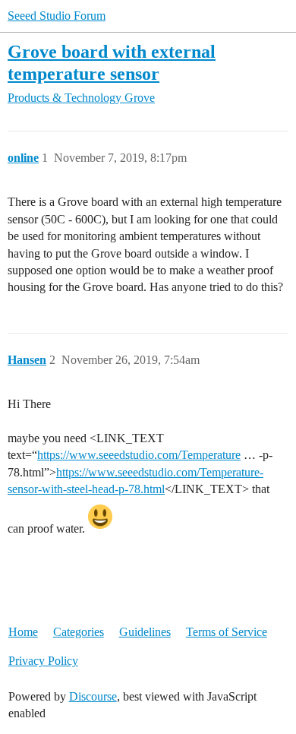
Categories (78, 631)
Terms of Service (226, 631)
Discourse (93, 696)
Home (23, 631)
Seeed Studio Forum (56, 15)
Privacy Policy (43, 660)
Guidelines (145, 631)
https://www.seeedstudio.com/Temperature (139, 454)
